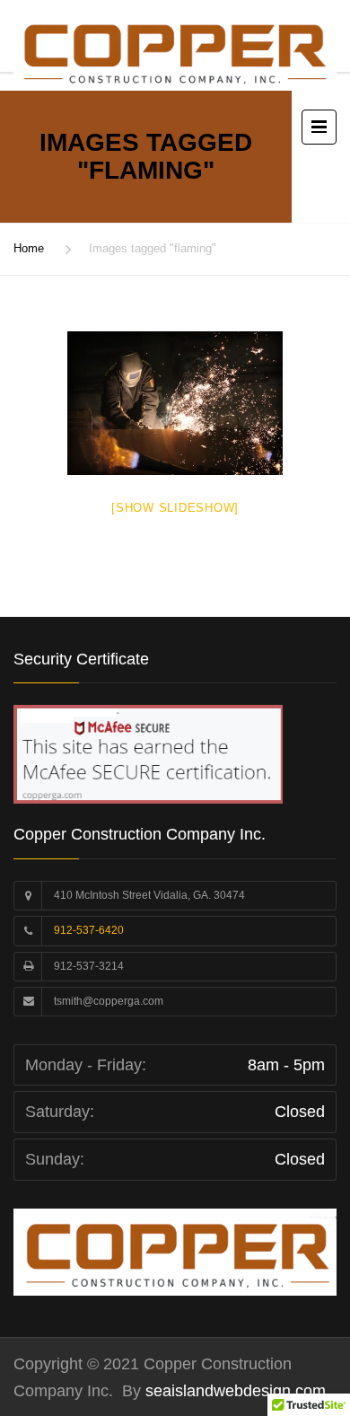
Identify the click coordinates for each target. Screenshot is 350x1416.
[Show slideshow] (175, 508)
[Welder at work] (175, 403)
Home (28, 248)
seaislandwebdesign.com (233, 1391)
